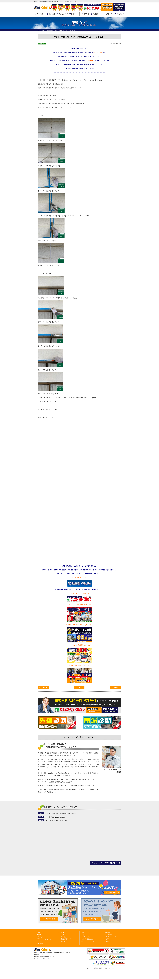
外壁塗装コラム (97, 14)
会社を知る (52, 14)
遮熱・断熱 (63, 942)
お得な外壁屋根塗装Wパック (89, 940)
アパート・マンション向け (88, 942)
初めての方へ (40, 14)
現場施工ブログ (42, 43)
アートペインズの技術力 (63, 13)
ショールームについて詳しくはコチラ (104, 863)
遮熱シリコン (64, 936)
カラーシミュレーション (111, 936)
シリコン (63, 934)
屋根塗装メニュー (86, 932)
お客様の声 (109, 14)
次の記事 (44, 687)
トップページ (40, 932)
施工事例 (86, 14)
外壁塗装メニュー (64, 932)
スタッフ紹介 (40, 942)
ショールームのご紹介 (120, 13)
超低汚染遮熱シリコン (66, 938)
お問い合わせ (40, 943)
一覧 (79, 687)
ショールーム (91, 60)
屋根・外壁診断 (109, 934)
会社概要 (39, 934)
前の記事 (115, 687)
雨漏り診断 (107, 932)
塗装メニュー (75, 14)
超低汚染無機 (64, 940)
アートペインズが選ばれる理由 (44, 940)
